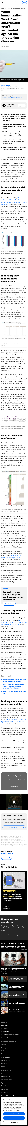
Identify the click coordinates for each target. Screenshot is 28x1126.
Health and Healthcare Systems (13, 9)
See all (24, 949)
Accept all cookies (14, 1118)
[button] (14, 801)
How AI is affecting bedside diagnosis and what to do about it (13, 969)
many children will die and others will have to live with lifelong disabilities (14, 622)
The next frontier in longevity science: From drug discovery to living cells (16, 1011)
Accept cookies (14, 786)
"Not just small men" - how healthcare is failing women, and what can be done (16, 980)
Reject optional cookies (14, 1113)
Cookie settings (14, 1122)
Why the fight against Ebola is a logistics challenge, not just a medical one (17, 1003)
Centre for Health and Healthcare (12, 97)
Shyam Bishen (5, 85)
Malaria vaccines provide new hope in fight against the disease (14, 680)
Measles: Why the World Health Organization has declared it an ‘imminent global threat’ (13, 686)
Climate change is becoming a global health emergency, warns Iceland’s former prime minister (17, 996)
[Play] (4, 105)
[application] (14, 802)
